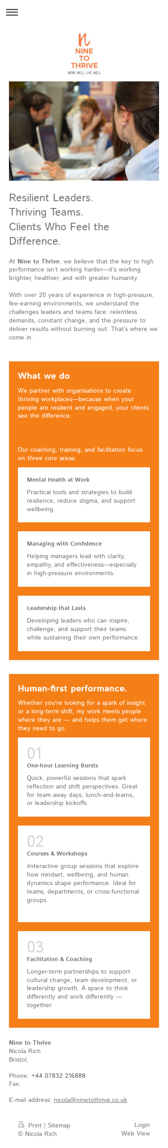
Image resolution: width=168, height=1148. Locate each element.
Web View (135, 1133)
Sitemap (59, 1125)
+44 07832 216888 (58, 1076)
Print (35, 1125)
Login (142, 1125)
